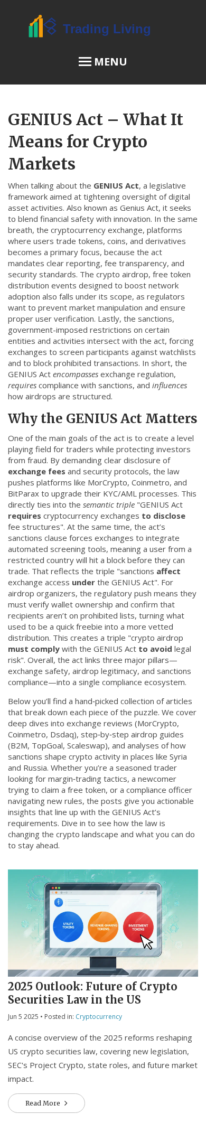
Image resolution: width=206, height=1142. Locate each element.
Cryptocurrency (99, 1016)
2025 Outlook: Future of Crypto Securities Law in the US (92, 993)
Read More (43, 1103)
